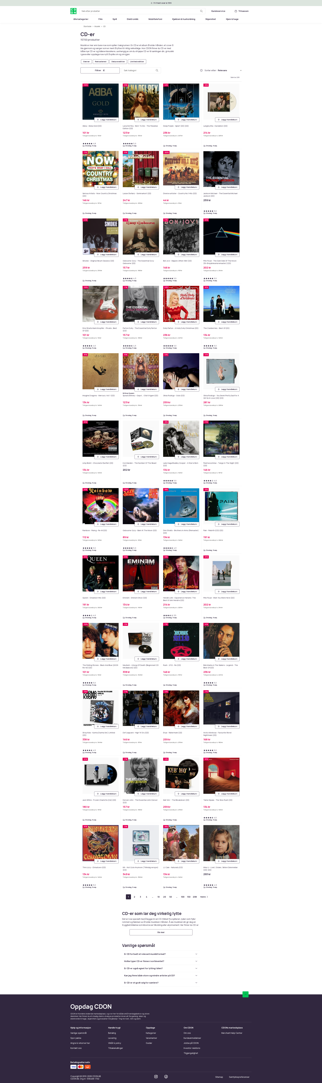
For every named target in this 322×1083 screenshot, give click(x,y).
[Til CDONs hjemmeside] (73, 11)
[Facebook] (166, 1076)
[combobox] (142, 11)
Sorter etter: (211, 70)
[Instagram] (156, 1076)
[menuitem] (80, 19)
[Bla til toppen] (246, 994)
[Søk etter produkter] (201, 11)
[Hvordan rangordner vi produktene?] (201, 70)
